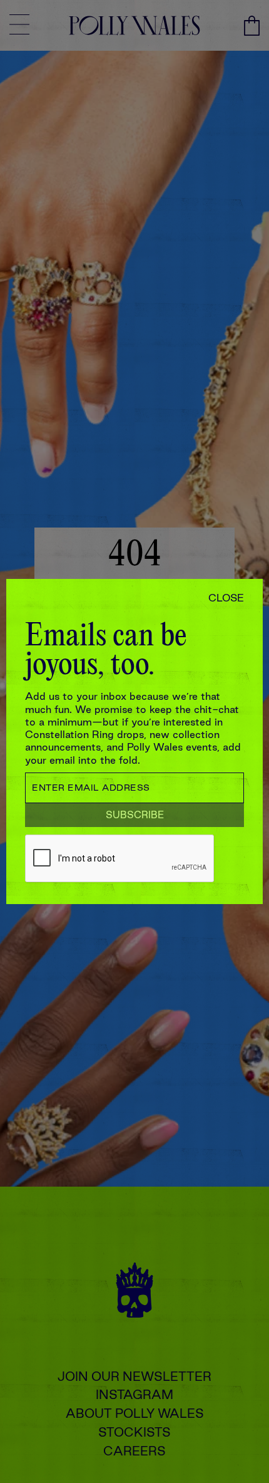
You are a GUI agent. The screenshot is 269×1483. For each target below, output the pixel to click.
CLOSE (226, 597)
